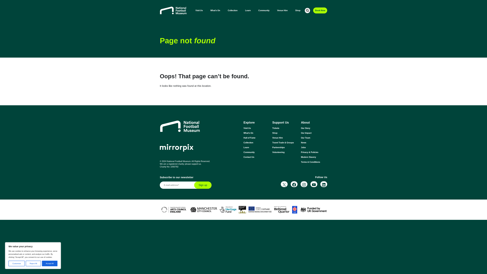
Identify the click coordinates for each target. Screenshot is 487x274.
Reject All (33, 263)
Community (263, 10)
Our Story (305, 128)
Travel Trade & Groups (283, 143)
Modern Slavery (308, 157)
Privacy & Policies (309, 152)
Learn (248, 10)
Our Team (305, 138)
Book (320, 10)
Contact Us (249, 157)
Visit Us (199, 10)
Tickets (275, 128)
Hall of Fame (249, 138)
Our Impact (306, 133)
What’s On (215, 10)
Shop (297, 10)
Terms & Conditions (310, 162)
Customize (16, 263)
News (303, 143)
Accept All (50, 263)
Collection (233, 10)
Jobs (303, 147)
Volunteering (278, 152)
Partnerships (278, 147)
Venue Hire (282, 10)
